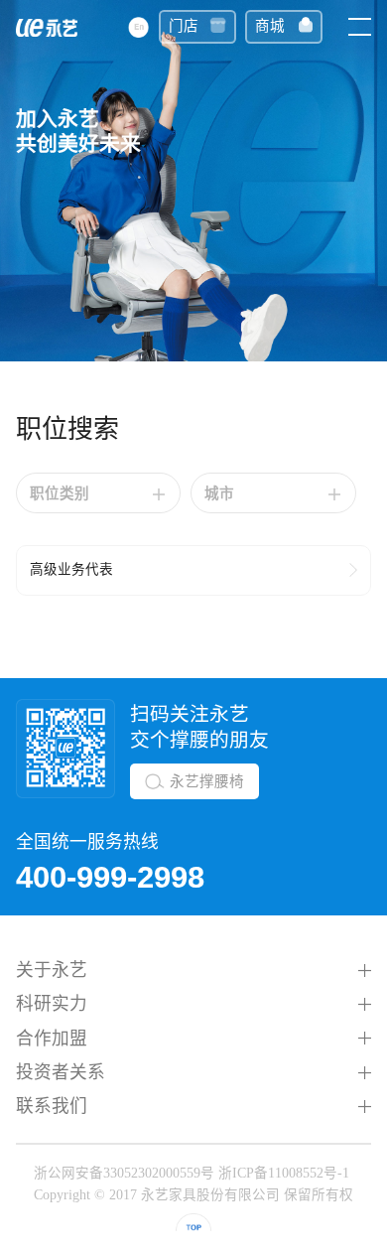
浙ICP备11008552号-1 (283, 1173)
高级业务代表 (71, 569)
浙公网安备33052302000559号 (124, 1173)
